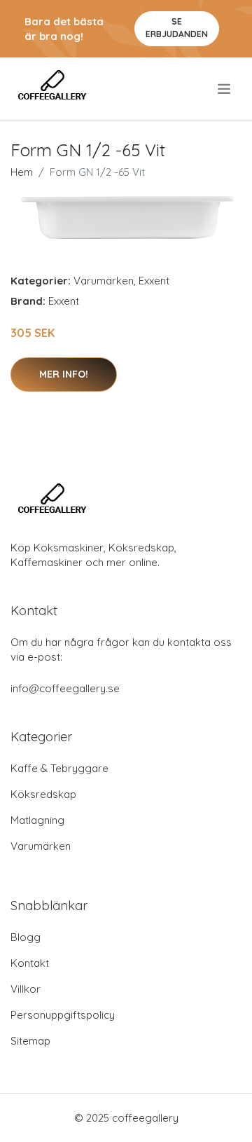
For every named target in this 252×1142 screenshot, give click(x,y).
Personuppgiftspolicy (62, 1014)
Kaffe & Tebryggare (59, 768)
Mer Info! (63, 374)
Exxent (154, 280)
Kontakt (29, 963)
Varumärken (104, 280)
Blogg (25, 937)
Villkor (25, 989)
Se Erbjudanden (177, 27)
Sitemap (30, 1040)
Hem (21, 172)
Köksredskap (43, 794)
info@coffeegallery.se (65, 688)
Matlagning (37, 820)
